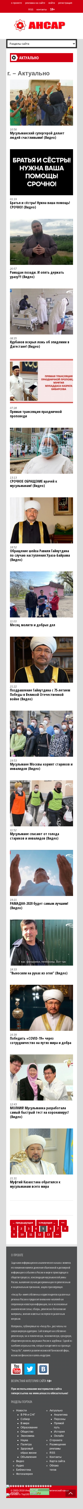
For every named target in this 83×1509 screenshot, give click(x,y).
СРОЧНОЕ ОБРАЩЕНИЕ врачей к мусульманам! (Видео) (33, 483)
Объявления (29, 1457)
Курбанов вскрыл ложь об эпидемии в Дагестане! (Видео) (39, 344)
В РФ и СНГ (28, 1414)
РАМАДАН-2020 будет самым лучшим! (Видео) (39, 905)
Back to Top (71, 1493)
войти (51, 3)
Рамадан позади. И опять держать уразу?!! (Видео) (37, 274)
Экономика (27, 1435)
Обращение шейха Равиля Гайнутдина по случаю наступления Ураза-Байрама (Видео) (40, 555)
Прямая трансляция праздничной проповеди (36, 413)
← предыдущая (22, 1222)
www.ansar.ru (41, 1393)
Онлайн (59, 1435)
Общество (27, 1431)
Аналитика (61, 1414)
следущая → (47, 1222)
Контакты (56, 1457)
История (59, 1431)
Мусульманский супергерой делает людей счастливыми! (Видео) (37, 135)
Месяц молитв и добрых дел (32, 625)
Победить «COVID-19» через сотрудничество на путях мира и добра (40, 1040)
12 (39, 1234)
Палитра (26, 1444)
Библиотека (23, 1469)
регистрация (65, 3)
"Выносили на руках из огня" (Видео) (39, 973)
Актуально (56, 1410)
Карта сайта (57, 1461)
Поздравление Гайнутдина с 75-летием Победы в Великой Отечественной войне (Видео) (40, 694)
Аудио (20, 1465)
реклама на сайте (35, 3)
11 (30, 1234)
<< (62, 1222)
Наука (24, 1440)
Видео (20, 1461)
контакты (42, 9)
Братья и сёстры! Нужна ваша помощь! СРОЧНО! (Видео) (40, 205)
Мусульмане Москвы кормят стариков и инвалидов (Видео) (41, 766)
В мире (25, 1423)
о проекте (16, 3)
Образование (29, 1427)
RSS (30, 9)
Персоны (60, 1419)
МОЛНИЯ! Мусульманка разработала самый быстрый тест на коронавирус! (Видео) (39, 1112)
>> (57, 1234)
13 (48, 1234)
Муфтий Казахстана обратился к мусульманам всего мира (35, 1184)
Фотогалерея (24, 1474)
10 (22, 1234)
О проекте (56, 1440)
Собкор (25, 1419)
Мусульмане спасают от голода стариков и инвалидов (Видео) (34, 836)
